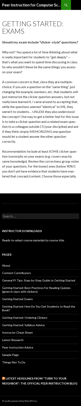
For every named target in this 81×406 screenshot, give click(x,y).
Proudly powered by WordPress (19, 400)
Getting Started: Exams (17, 299)
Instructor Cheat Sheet (17, 332)
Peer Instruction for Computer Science (31, 5)
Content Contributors (16, 273)
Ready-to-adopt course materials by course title (33, 240)
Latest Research (12, 340)
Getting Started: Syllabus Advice (23, 325)
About (6, 265)
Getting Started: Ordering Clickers (24, 317)
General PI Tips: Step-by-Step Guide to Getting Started (38, 280)
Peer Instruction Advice (17, 347)
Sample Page (10, 355)
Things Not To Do (13, 362)
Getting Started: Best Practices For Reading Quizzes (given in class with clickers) (36, 289)
